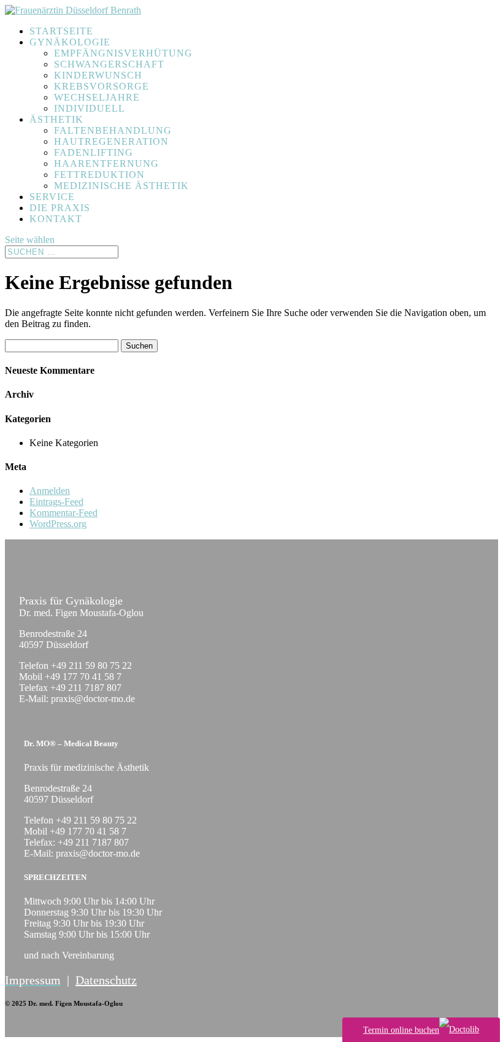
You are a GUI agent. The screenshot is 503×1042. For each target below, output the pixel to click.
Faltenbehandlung (113, 130)
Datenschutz (106, 980)
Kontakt (55, 219)
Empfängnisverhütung (123, 53)
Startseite (61, 31)
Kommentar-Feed (63, 512)
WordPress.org (57, 524)
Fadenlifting (93, 152)
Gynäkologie (69, 42)
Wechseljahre (97, 97)
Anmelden (49, 490)
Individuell (89, 108)
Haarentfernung (106, 163)
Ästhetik (56, 119)
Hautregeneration (111, 141)
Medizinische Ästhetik (121, 185)
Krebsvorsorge (101, 86)
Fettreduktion (99, 174)
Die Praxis (59, 208)
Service (52, 196)
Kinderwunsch (98, 75)
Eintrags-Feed (56, 501)
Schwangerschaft (109, 64)
